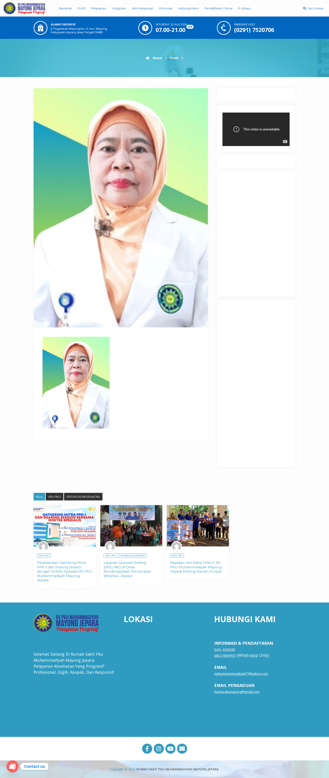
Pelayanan (98, 8)
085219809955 (225, 655)
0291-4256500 (224, 649)
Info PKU (54, 496)
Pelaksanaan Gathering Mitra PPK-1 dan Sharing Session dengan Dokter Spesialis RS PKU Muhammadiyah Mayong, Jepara (64, 571)
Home (157, 58)
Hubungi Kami (188, 8)
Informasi (165, 8)
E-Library (244, 8)
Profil (81, 8)
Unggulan (119, 8)
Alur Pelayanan (142, 8)
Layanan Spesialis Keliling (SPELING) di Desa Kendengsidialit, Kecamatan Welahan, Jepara (127, 569)
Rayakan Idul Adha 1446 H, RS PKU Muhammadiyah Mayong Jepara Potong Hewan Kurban (196, 566)
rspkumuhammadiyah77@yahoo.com (241, 673)
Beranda (65, 8)
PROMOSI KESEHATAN (83, 496)
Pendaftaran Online (218, 8)
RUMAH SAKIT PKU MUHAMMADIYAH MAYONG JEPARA (177, 769)
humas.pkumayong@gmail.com (237, 692)
